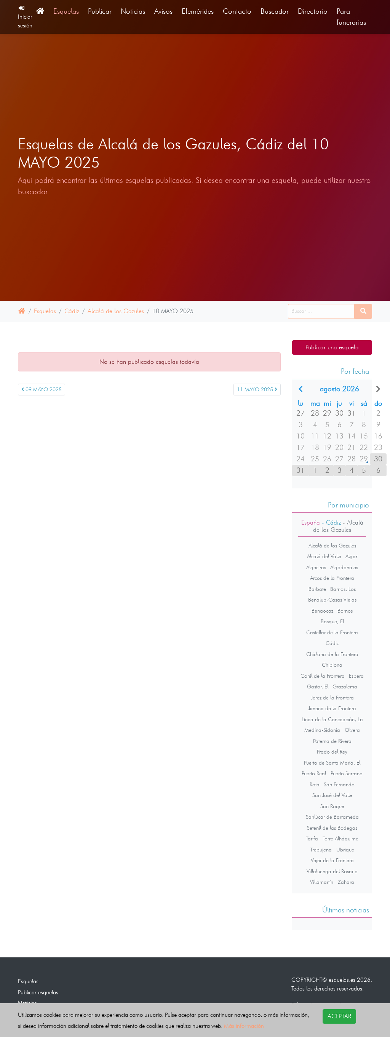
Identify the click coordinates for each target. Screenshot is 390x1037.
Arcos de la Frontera (332, 578)
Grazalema (344, 686)
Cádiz (71, 311)
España (310, 522)
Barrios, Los (343, 589)
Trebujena (321, 849)
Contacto (237, 11)
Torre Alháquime (340, 838)
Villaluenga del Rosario (332, 871)
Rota (315, 784)
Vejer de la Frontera (332, 860)
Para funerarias (351, 17)
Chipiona (332, 664)
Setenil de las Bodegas (332, 827)
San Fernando (339, 784)
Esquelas (66, 11)
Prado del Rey (332, 751)
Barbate (317, 589)
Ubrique (345, 849)
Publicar (100, 11)
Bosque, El (332, 621)
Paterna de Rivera (332, 741)
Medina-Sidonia (322, 730)
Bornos (345, 610)
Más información (244, 1025)
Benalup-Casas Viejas (332, 599)
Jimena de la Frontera (332, 708)
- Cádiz (330, 522)
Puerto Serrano (347, 773)
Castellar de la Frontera (332, 632)
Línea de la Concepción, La (332, 719)
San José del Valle (332, 795)
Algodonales (344, 567)
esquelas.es (342, 979)
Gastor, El (317, 686)
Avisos (163, 11)
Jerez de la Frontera (332, 697)
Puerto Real (314, 773)
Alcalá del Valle (324, 556)
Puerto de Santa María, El (332, 762)
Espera (356, 675)
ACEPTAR (339, 1016)
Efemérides (198, 11)
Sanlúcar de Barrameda (332, 816)
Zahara (346, 882)
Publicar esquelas (38, 992)
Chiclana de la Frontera (332, 654)
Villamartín (321, 882)
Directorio (313, 11)
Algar (351, 556)
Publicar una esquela (332, 347)
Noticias (133, 11)
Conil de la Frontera (322, 675)
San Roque (332, 806)
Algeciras (316, 567)
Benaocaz (322, 610)
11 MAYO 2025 (256, 389)
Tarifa (312, 838)
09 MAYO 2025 (43, 389)
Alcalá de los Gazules (116, 311)
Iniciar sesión (25, 21)
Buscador (275, 11)
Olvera (352, 730)
